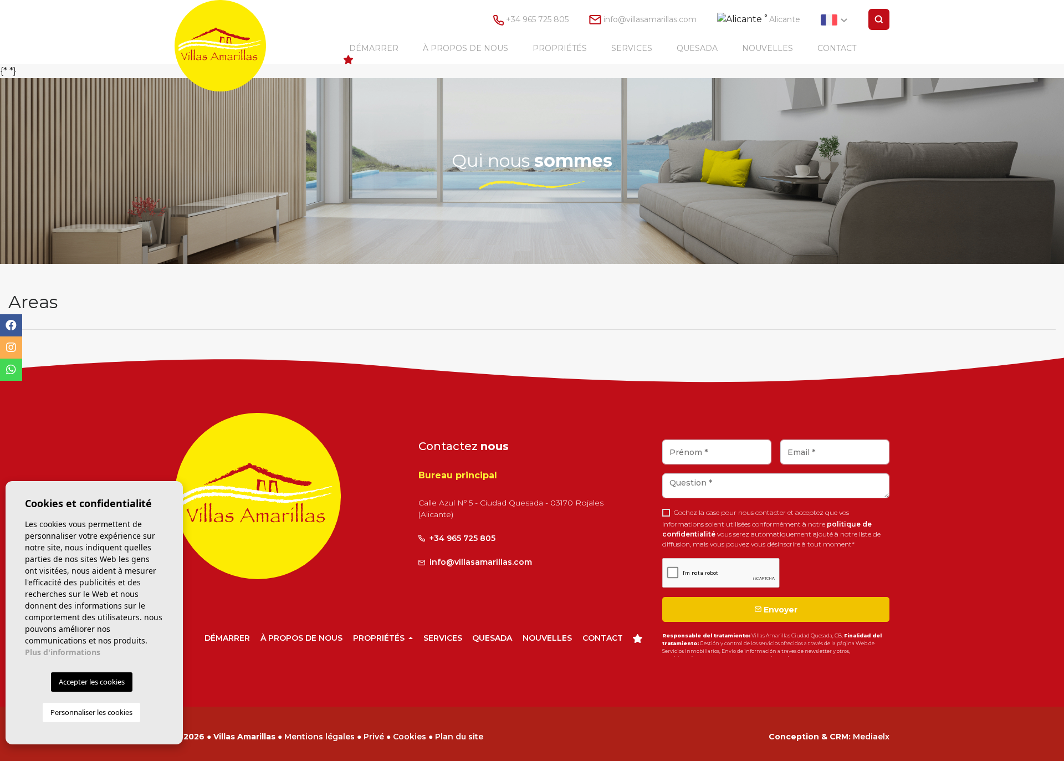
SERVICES (631, 48)
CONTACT (836, 48)
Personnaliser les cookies (91, 712)
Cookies (409, 737)
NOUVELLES (767, 48)
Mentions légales (319, 737)
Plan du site (459, 737)
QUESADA (697, 48)
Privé (374, 737)
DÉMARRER (373, 48)
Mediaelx (871, 737)
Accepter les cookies (92, 682)
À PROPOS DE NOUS (465, 48)
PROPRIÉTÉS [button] (560, 48)
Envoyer (779, 610)
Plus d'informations (62, 652)
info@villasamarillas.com (650, 19)
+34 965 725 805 (536, 19)
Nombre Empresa (231, 45)
